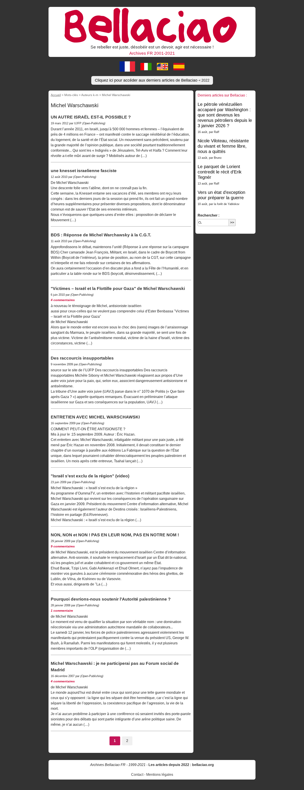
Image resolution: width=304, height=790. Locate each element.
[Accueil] (152, 25)
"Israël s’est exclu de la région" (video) (90, 476)
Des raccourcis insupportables (82, 358)
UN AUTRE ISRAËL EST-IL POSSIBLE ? (91, 117)
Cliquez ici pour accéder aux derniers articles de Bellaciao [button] (152, 80)
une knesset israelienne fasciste (84, 170)
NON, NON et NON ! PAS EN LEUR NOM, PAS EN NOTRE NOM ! (115, 535)
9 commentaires (63, 546)
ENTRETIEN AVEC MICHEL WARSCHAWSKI (95, 417)
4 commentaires (63, 300)
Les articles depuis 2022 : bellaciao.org (181, 765)
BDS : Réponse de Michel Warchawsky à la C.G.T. (101, 235)
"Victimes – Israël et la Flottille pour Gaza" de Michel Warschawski (118, 288)
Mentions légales (159, 774)
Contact (137, 774)
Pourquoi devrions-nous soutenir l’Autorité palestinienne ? (111, 599)
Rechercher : (208, 215)
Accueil (56, 95)
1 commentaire (62, 610)
